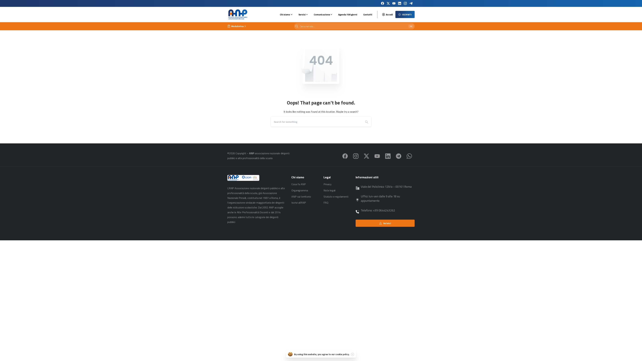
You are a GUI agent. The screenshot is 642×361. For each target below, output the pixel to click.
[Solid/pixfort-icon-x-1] (366, 156)
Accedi (389, 14)
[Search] (366, 122)
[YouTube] (394, 3)
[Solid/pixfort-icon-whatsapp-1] (409, 156)
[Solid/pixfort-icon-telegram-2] (398, 156)
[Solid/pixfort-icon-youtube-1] (377, 156)
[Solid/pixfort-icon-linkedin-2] (388, 156)
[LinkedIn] (399, 3)
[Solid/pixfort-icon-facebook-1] (345, 156)
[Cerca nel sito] (296, 26)
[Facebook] (382, 3)
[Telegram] (411, 3)
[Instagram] (405, 3)
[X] (388, 3)
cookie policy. (342, 354)
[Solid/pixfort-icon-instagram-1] (355, 156)
